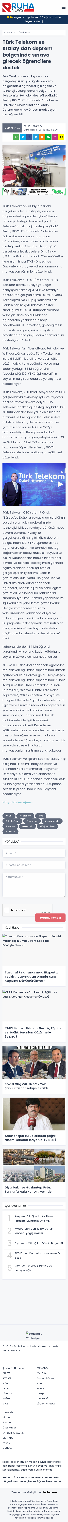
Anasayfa (9, 32)
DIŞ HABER (8, 1437)
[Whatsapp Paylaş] (16, 137)
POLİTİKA (41, 1373)
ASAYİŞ (40, 1388)
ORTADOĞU (43, 1398)
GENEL (39, 1383)
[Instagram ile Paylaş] (55, 137)
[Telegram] (62, 1358)
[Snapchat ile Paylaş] (61, 137)
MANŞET (41, 1393)
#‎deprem (32, 821)
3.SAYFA (7, 1422)
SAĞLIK (6, 1398)
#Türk (9, 815)
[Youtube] (57, 1358)
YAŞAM (6, 1442)
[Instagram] (52, 1358)
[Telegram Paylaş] (36, 137)
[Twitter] (42, 1358)
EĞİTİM (6, 1417)
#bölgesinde (52, 821)
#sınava (10, 826)
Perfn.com (49, 1492)
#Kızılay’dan (12, 821)
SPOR (5, 1403)
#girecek (27, 826)
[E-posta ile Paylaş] (42, 137)
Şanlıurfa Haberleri (13, 1368)
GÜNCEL (7, 1448)
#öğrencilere (47, 826)
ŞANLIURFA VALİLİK (13, 1432)
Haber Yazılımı (11, 1350)
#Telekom (25, 815)
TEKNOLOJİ (42, 1368)
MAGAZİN (7, 1412)
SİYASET (6, 1378)
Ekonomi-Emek (45, 1378)
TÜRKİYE (7, 1393)
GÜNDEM (7, 1383)
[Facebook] (47, 1358)
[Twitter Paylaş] (23, 137)
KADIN (6, 1388)
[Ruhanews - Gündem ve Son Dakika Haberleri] (18, 7)
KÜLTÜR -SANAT (45, 1403)
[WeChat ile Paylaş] (48, 137)
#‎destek (10, 831)
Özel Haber (25, 32)
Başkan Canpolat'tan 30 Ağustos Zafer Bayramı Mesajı (34, 19)
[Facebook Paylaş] (29, 137)
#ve (40, 815)
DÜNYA (6, 1373)
